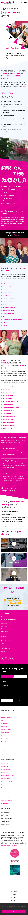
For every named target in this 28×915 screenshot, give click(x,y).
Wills (4, 322)
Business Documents (8, 395)
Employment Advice (8, 292)
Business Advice (7, 389)
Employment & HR (7, 428)
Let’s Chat (11, 490)
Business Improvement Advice (10, 401)
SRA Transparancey (5, 812)
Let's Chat (17, 235)
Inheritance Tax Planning (9, 298)
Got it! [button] (14, 911)
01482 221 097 (7, 616)
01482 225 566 (7, 613)
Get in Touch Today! (12, 48)
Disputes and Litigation (9, 286)
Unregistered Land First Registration (12, 319)
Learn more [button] (20, 908)
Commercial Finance (8, 404)
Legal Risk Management (9, 422)
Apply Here (14, 592)
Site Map (14, 894)
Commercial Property (8, 410)
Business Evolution (7, 398)
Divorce (5, 289)
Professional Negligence (9, 307)
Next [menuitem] (20, 700)
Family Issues (6, 295)
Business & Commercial (9, 392)
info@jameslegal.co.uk (10, 619)
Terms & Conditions (5, 821)
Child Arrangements (8, 283)
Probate (5, 304)
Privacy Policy (14, 897)
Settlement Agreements (9, 313)
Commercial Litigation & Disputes (11, 407)
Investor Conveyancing (9, 416)
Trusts (4, 316)
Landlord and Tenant (8, 419)
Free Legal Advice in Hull (6, 818)
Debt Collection (7, 413)
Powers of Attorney (8, 301)
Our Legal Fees (4, 815)
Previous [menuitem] (7, 700)
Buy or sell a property (8, 310)
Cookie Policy (14, 900)
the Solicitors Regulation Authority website (9, 845)
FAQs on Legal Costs (5, 824)
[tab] (7, 676)
